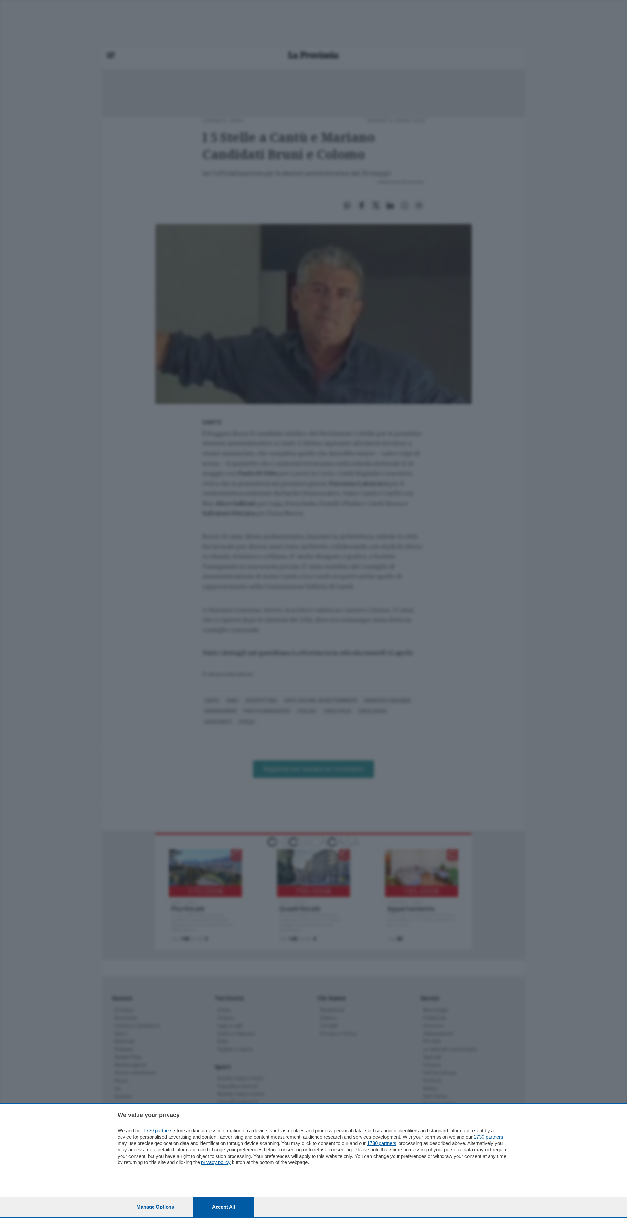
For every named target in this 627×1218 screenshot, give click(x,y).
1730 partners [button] (158, 1130)
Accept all (223, 1206)
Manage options (155, 1206)
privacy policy (216, 1162)
